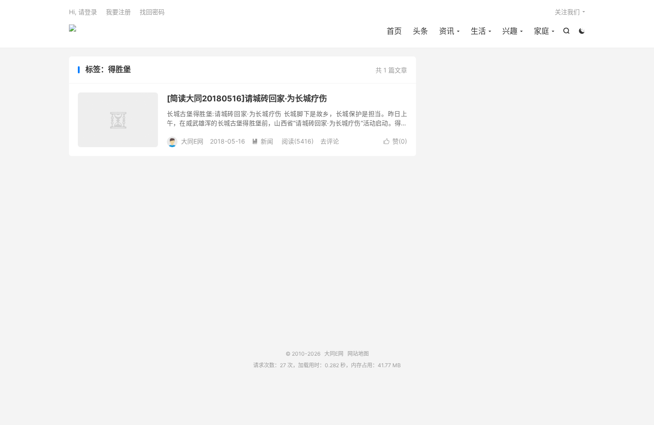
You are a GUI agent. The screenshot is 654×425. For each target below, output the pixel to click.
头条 (420, 31)
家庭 (541, 31)
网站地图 (358, 353)
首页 (394, 31)
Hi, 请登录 (83, 12)
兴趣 (509, 31)
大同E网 (72, 31)
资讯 (446, 31)
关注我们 (567, 12)
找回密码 (152, 12)
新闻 (262, 141)
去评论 (329, 141)
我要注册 (118, 12)
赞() (395, 141)
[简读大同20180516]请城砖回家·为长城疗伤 (247, 98)
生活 (478, 31)
